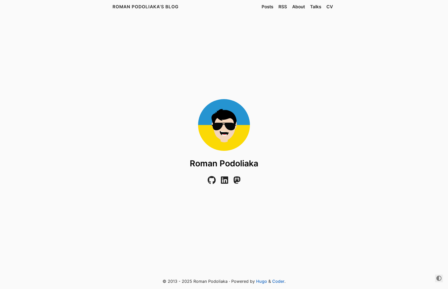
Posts (267, 6)
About (298, 6)
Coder (278, 281)
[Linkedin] (224, 181)
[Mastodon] (237, 181)
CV (329, 6)
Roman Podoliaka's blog (146, 6)
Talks (315, 6)
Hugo (261, 281)
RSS (282, 6)
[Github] (212, 181)
